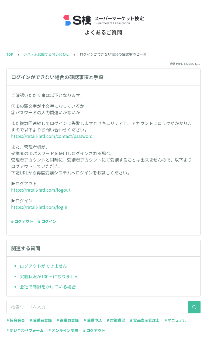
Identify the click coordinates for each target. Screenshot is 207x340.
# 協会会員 (15, 320)
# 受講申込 (93, 320)
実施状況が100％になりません (49, 276)
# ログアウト (22, 221)
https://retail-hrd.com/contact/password (52, 136)
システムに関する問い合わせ (46, 54)
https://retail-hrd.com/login (39, 207)
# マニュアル (175, 320)
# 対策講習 (116, 320)
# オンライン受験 (63, 330)
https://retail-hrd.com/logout (41, 190)
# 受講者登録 (41, 320)
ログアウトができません (43, 266)
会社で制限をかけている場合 (48, 286)
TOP (9, 54)
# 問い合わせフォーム (25, 330)
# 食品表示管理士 (145, 320)
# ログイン (47, 221)
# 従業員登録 (68, 320)
